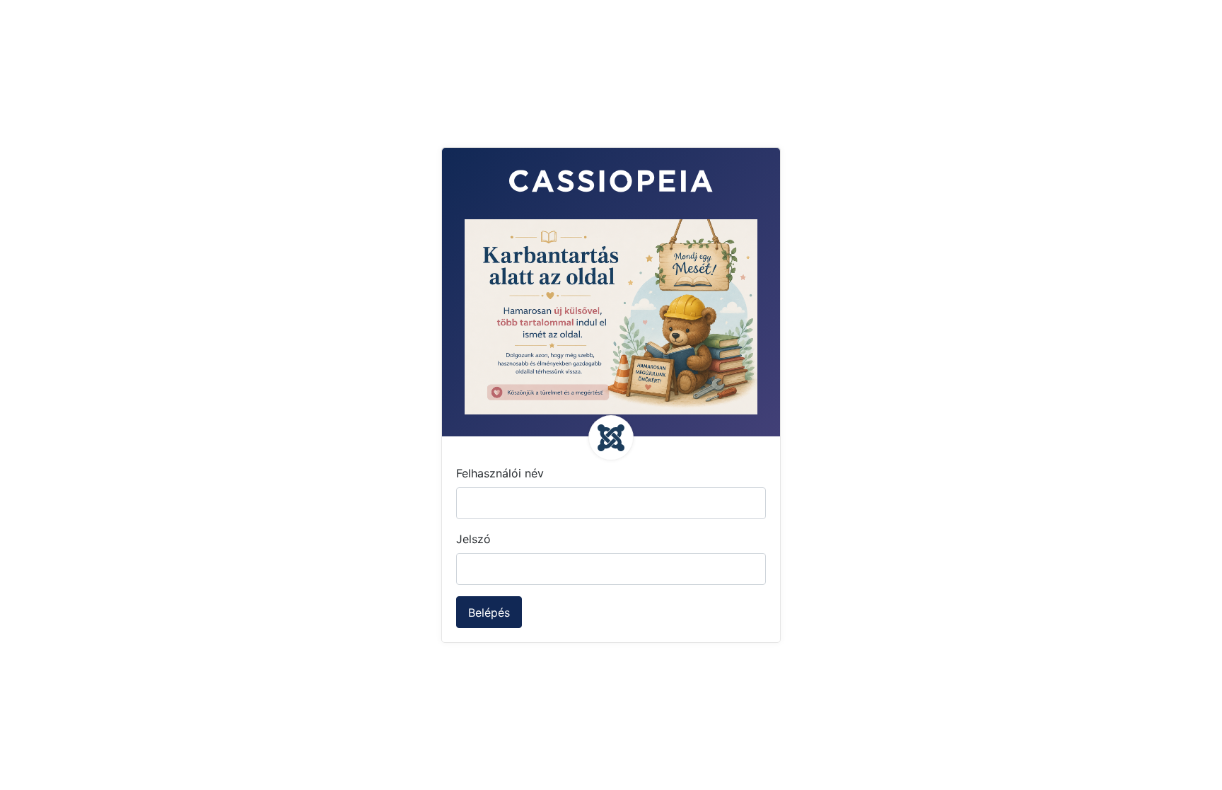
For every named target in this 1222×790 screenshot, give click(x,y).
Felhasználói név (500, 473)
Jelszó (473, 539)
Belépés (489, 612)
